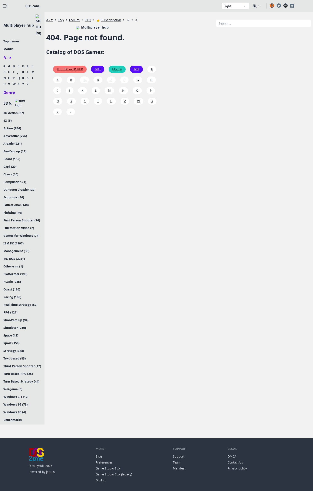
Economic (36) (13, 197)
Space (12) (10, 335)
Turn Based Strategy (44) (21, 381)
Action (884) (12, 128)
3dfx (98, 69)
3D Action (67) (13, 113)
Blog (99, 456)
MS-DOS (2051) (14, 259)
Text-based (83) (14, 358)
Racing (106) (12, 297)
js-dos (50, 472)
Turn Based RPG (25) (18, 374)
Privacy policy (237, 468)
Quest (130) (11, 289)
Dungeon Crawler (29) (19, 190)
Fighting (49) (12, 213)
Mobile (8, 49)
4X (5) (7, 120)
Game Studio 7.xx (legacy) (114, 474)
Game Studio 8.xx (108, 468)
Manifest (179, 468)
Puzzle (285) (12, 282)
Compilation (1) (14, 182)
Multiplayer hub (18, 25)
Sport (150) (11, 343)
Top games (11, 41)
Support (178, 456)
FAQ (88, 20)
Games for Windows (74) (21, 236)
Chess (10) (10, 174)
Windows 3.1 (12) (16, 397)
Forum (74, 20)
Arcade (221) (12, 144)
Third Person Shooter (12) (22, 366)
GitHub (101, 480)
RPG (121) (10, 312)
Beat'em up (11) (14, 151)
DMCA (232, 456)
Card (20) (10, 167)
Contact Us (235, 462)
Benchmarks (12, 420)
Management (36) (16, 251)
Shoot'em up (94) (16, 320)
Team (177, 462)
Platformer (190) (15, 274)
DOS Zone (32, 6)
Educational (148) (16, 205)
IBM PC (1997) (13, 243)
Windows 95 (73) (15, 404)
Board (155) (11, 159)
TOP (136, 69)
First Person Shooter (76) (21, 220)
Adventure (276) (15, 136)
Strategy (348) (13, 351)
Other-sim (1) (13, 266)
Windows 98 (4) (14, 412)
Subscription (111, 20)
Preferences (104, 462)
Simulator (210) (14, 328)
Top (61, 20)
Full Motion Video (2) (18, 228)
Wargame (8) (12, 389)
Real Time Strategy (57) (20, 305)
